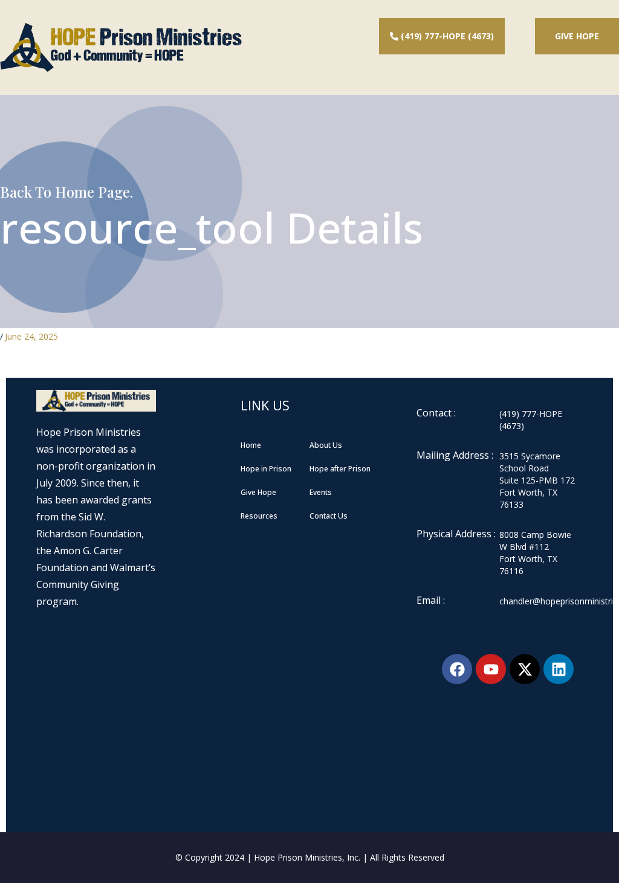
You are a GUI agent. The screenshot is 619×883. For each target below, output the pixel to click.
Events (321, 492)
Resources (259, 516)
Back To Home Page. (66, 191)
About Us (326, 445)
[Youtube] (491, 669)
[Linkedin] (558, 669)
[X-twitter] (525, 669)
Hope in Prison (266, 469)
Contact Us (329, 516)
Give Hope (577, 36)
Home (251, 445)
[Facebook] (457, 669)
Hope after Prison (340, 469)
